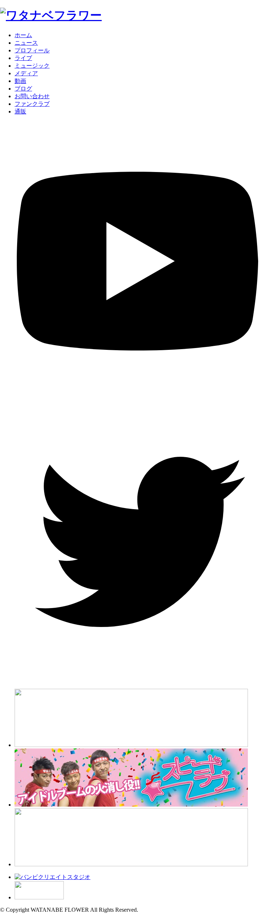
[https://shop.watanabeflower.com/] (131, 864)
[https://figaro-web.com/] (39, 897)
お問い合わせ (32, 96)
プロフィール (32, 50)
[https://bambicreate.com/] (52, 877)
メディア (26, 73)
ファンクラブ (32, 104)
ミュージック (32, 66)
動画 (20, 81)
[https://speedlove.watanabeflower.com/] (131, 805)
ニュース (26, 43)
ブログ (23, 88)
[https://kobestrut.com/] (131, 745)
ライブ (23, 58)
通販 (20, 111)
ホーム (23, 35)
